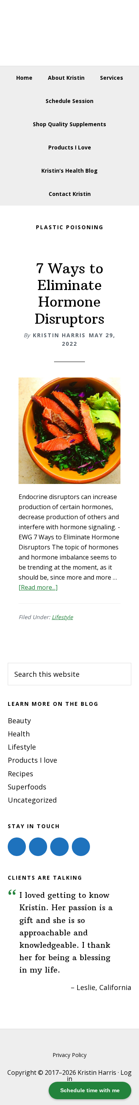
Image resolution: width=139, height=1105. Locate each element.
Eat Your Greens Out (69, 33)
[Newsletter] (81, 846)
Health (19, 733)
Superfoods (27, 786)
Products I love (32, 760)
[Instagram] (38, 846)
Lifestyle (62, 617)
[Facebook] (17, 846)
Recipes (20, 773)
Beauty (19, 720)
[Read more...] (38, 587)
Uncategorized (32, 800)
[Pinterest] (59, 846)
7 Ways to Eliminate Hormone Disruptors (69, 294)
